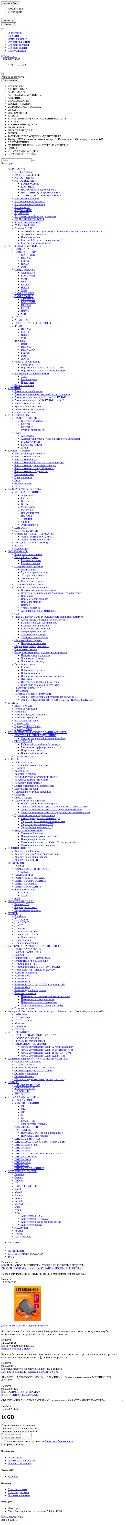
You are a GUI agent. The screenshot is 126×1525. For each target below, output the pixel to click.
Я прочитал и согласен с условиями (39, 1441)
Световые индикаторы (33, 634)
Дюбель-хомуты (23, 762)
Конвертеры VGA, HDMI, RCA (32, 957)
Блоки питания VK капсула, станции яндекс (39, 462)
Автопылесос (22, 207)
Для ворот (20, 928)
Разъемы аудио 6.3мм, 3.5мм (30, 990)
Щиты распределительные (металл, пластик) (39, 1079)
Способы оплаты (17, 47)
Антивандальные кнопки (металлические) (44, 619)
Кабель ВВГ (21, 711)
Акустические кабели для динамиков (35, 216)
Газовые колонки (24, 474)
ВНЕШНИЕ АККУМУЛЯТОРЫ (32, 323)
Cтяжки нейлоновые (32, 833)
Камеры (25, 423)
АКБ (17, 1212)
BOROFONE (28, 254)
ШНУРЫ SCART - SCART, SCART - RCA (38, 1153)
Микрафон (27, 364)
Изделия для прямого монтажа (31, 765)
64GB (24, 895)
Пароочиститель (30, 512)
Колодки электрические (27, 1061)
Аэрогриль (27, 495)
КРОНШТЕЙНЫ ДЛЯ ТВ (22, 848)
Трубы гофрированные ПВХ (37, 824)
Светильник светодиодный (29, 1040)
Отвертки (26, 679)
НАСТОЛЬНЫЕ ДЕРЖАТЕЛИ (38, 189)
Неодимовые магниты (33, 643)
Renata (18, 1198)
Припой (25, 604)
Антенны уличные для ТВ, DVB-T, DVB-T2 (39, 400)
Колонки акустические (27, 361)
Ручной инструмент (25, 664)
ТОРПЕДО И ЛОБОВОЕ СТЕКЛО (41, 195)
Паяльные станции (31, 601)
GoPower (19, 1180)
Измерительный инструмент (30, 584)
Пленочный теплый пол (34, 753)
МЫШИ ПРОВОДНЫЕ (27, 886)
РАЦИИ (18, 545)
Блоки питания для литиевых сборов (35, 465)
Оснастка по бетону (32, 658)
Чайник (25, 521)
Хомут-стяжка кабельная (28, 830)
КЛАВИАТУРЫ (23, 874)
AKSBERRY (28, 272)
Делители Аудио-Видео (27, 951)
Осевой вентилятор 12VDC (36, 536)
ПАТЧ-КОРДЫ (23, 1129)
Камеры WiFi (28, 426)
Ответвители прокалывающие (31, 960)
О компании (15, 32)
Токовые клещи (29, 578)
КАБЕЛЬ (13, 702)
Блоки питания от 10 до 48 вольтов (34, 468)
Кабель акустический (26, 708)
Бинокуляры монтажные (28, 554)
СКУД (17, 432)
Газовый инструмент (26, 557)
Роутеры (19, 1029)
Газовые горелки (30, 563)
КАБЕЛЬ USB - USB (26, 1126)
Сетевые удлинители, (26, 1073)
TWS (24, 376)
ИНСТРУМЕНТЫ (18, 551)
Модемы (19, 1023)
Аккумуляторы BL (31, 1224)
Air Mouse (20, 916)
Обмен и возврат (17, 38)
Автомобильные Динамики (29, 201)
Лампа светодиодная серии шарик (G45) (43, 1055)
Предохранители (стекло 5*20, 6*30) (34, 969)
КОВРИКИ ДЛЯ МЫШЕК (29, 877)
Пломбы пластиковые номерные (32, 791)
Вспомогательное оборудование (39, 590)
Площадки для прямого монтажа (39, 836)
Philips (17, 1195)
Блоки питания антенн (27, 403)
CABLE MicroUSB (24, 269)
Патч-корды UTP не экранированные (42, 1132)
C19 (23, 1112)
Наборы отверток (31, 673)
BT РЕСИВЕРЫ (23, 171)
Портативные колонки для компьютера (43, 370)
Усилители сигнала (25, 412)
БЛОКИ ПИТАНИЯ (19, 450)
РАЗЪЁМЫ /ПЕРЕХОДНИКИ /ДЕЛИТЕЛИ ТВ (34, 945)
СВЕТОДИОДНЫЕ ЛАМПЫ (30, 1043)
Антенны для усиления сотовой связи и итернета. (42, 394)
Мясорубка (27, 509)
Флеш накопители (24, 889)
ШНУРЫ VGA (22, 1159)
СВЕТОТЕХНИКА (19, 1032)
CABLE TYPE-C (23, 296)
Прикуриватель (23, 477)
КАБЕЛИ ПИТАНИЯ (26, 1103)
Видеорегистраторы (32, 421)
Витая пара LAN (23, 705)
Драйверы (13, 1476)
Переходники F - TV (25, 963)
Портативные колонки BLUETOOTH (42, 367)
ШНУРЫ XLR (22, 1162)
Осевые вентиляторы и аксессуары (34, 533)
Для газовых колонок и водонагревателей (24, 1325)
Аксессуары (27, 435)
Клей (17, 613)
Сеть (17, 480)
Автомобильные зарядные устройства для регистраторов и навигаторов (61, 231)
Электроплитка (29, 524)
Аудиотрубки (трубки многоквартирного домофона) (50, 438)
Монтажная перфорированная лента (41, 747)
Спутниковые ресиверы (27, 910)
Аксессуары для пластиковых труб (40, 818)
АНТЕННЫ (14, 388)
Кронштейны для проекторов (30, 857)
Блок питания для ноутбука (29, 453)
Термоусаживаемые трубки (29, 800)
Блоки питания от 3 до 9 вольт (31, 471)
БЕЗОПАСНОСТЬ (18, 415)
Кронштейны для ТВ (26, 859)
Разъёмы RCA (22, 981)
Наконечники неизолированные (39, 1002)
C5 (22, 1115)
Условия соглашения (19, 1463)
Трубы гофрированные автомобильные (43, 821)
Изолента (19, 768)
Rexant (18, 1201)
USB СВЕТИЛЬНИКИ (27, 1085)
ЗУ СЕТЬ (19, 340)
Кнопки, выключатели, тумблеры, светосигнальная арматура (48, 616)
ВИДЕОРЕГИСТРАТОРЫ (29, 219)
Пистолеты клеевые (25, 649)
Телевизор (26, 518)
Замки (24, 447)
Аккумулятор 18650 (32, 1215)
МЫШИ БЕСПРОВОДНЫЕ (30, 880)
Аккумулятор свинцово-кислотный (41, 1221)
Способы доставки (18, 44)
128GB (25, 871)
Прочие (18, 1233)
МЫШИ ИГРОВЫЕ (25, 883)
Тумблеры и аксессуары (34, 637)
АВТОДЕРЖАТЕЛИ (26, 180)
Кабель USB (28, 1120)
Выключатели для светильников (39, 622)
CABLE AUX (22, 248)
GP (16, 1183)
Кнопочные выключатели (35, 628)
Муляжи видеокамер (32, 429)
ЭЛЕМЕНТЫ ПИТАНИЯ (22, 1171)
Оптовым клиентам (19, 41)
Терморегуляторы (24, 756)
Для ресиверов (22, 940)
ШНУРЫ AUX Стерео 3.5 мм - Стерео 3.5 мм (39, 1141)
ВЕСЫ (25, 504)
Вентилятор (27, 501)
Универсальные (23, 483)
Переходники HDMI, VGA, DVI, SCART (37, 966)
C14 (23, 1109)
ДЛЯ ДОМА (21, 527)
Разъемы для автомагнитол (36, 243)
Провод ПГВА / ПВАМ (27, 726)
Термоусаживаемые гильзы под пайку (42, 1005)
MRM (24, 266)
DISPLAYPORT (23, 1100)
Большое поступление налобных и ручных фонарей (30, 1371)
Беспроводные (29, 379)
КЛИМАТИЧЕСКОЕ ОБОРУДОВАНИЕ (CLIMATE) (37, 732)
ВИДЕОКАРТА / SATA (27, 948)
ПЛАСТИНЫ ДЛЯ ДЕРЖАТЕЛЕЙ (41, 192)
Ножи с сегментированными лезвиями (42, 676)
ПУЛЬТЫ (13, 913)
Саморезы (20, 794)
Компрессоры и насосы (27, 222)
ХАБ (17, 898)
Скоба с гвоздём (23, 797)
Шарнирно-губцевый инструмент (40, 684)
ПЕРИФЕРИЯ (16, 862)
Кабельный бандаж (25, 773)
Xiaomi (18, 1209)
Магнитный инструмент (28, 640)
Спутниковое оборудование (30, 409)
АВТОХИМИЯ (23, 210)
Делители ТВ (21, 954)
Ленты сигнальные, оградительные (34, 785)
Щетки (18, 486)
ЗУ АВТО (20, 326)
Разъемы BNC (22, 975)
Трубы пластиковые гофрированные (34, 815)
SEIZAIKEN (21, 1204)
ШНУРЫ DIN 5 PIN (25, 1144)
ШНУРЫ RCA (22, 1150)
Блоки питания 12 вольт (27, 456)
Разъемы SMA (22, 987)
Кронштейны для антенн (28, 406)
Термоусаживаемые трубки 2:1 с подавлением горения (51, 809)
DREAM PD (28, 349)
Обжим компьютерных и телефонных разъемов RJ (49, 696)
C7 (22, 1118)
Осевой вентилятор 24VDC (36, 539)
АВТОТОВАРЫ (17, 168)
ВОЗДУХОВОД (30, 183)
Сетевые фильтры (24, 1076)
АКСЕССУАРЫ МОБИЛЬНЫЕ (25, 246)
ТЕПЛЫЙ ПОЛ (23, 741)
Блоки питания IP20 (25, 459)
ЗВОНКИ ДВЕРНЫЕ (26, 530)
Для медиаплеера (30, 937)
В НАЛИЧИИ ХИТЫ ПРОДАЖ (19, 1394)
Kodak (17, 1189)
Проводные (27, 382)
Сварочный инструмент (27, 687)
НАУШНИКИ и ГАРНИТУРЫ (31, 373)
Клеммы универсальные (28, 782)
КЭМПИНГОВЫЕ (24, 1088)
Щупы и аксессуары (32, 581)
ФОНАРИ (13, 1082)
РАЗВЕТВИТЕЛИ (24, 225)
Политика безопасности (21, 1460)
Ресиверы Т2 (21, 904)
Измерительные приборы (28, 566)
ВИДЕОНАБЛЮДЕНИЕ (28, 418)
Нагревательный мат (32, 750)
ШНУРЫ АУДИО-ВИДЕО (23, 1097)
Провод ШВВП (23, 729)
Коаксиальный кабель (26, 720)
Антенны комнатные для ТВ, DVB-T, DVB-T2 (40, 397)
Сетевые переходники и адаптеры (33, 1070)
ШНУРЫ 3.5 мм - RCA (27, 1138)
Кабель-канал (22, 771)
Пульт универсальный (26, 943)
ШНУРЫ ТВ (21, 1165)
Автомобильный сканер (34, 234)
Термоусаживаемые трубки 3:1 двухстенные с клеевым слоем (55, 812)
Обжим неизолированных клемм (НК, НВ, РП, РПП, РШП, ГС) (57, 699)
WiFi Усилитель (23, 1020)
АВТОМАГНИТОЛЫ (26, 198)
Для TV (18, 925)
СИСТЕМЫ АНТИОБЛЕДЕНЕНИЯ (35, 735)
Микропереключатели (33, 631)
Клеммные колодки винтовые (31, 779)
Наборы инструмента (33, 670)
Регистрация (15, 11)
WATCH (19, 317)
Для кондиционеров (25, 931)
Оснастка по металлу (33, 661)
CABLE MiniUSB (24, 293)
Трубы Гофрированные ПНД (37, 827)
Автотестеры (28, 569)
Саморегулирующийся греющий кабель (43, 738)
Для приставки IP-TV (26, 934)
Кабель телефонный (25, 717)
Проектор (26, 515)
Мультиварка (28, 507)
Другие (25, 358)
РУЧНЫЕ (19, 1094)
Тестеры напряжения (32, 575)
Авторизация (15, 8)
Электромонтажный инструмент (32, 693)
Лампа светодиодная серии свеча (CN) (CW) (46, 1052)
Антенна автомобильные (28, 391)
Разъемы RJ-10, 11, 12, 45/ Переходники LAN (39, 984)
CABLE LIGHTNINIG (27, 251)
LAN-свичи (21, 1014)
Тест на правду (22, 1236)
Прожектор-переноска (26, 1037)
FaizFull (25, 260)
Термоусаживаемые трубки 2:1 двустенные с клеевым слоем (54, 806)
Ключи (25, 667)
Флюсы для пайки (31, 607)
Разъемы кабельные (25, 993)
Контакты (13, 35)
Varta (17, 1206)
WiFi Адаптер (22, 1017)
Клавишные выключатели (35, 625)
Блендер (25, 498)
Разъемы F (20, 978)
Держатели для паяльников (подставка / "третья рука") (51, 593)
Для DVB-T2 (21, 922)
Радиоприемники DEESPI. (16, 1348)
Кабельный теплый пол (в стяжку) (40, 744)
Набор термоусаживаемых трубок (40, 803)
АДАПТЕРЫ (21, 213)
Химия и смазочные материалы (38, 610)
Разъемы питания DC (26, 1008)
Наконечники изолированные (37, 999)
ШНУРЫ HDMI (23, 1147)
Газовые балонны (31, 560)
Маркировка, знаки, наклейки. (31, 646)
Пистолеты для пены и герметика (40, 682)
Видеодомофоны (30, 441)
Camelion (19, 1174)
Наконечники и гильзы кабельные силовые (45, 996)
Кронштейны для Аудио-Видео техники (36, 854)
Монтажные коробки (26, 788)
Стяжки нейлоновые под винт (38, 845)
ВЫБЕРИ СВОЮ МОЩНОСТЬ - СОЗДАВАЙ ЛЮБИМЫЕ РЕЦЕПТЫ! (42, 1268)
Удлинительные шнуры (34, 1123)
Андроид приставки (25, 907)
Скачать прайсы (17, 50)
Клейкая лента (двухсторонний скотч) (35, 776)
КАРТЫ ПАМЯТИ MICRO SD (31, 868)
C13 (23, 1106)
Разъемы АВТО (23, 228)
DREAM (26, 257)
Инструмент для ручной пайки (31, 587)
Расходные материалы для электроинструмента (40, 652)
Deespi (24, 278)
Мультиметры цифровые (35, 572)
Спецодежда (21, 690)
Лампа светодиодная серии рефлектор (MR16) (47, 1049)
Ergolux (18, 1177)
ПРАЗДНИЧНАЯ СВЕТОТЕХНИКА (35, 1034)
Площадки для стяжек (33, 839)
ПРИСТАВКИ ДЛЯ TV (21, 901)
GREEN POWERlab (25, 1186)
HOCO (25, 263)
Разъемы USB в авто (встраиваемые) (41, 240)
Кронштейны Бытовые (27, 851)
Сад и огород (21, 548)
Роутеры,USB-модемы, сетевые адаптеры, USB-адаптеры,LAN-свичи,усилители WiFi (56, 1011)
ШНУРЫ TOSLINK (25, 1156)
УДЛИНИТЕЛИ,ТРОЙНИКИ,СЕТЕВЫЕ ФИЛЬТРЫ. (38, 1058)
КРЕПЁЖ (13, 759)
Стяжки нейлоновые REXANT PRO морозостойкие (50, 842)
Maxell (18, 1192)
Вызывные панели (31, 444)
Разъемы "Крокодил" (26, 972)
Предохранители (30, 237)
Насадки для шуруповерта (35, 655)
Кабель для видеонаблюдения (31, 714)
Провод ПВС (21, 723)
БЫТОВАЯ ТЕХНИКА (27, 492)
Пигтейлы (20, 1026)
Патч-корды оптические (34, 1135)
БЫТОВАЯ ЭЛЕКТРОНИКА (24, 489)
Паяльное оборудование (34, 598)
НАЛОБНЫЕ (22, 1091)
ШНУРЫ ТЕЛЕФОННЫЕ (29, 1168)
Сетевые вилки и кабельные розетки (34, 1067)
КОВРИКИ (27, 186)
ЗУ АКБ (18, 1230)
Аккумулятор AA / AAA (34, 1218)
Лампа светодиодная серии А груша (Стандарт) (47, 1046)
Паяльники (27, 596)
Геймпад (19, 865)
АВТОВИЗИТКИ (24, 177)
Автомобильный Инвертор (29, 204)
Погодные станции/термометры (32, 542)
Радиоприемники (24, 385)
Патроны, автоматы (25, 1064)
